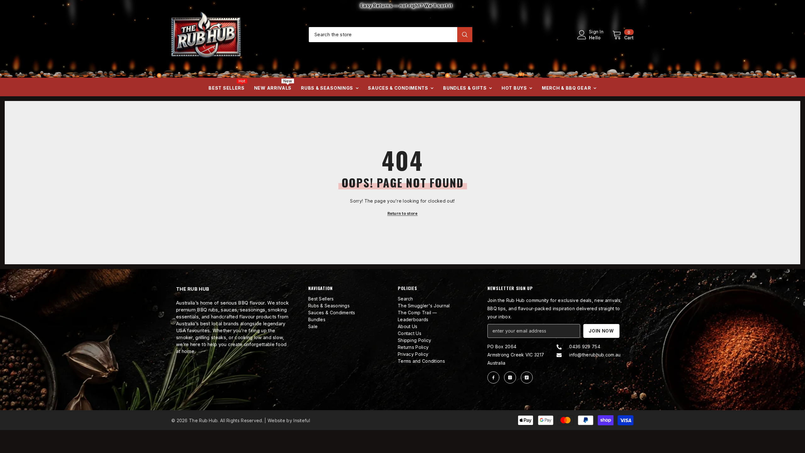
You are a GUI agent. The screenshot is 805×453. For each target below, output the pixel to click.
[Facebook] (493, 377)
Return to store (402, 213)
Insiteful (301, 420)
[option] (402, 5)
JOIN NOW (601, 330)
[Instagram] (510, 377)
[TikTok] (527, 377)
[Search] (390, 34)
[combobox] (383, 34)
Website (276, 420)
